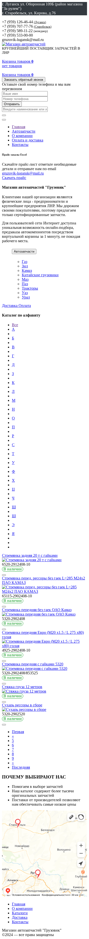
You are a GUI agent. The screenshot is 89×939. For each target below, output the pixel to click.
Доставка (10, 305)
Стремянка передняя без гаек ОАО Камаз (36, 610)
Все (15, 325)
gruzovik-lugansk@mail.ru (23, 173)
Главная (18, 127)
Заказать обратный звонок (23, 79)
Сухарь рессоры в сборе (22, 705)
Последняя (21, 767)
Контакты (20, 144)
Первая (18, 732)
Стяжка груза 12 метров (22, 687)
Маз (25, 279)
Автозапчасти (23, 131)
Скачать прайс (14, 178)
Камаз (27, 270)
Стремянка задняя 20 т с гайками (30, 555)
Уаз (25, 293)
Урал (26, 297)
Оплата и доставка (27, 140)
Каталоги (20, 913)
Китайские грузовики (40, 275)
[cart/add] (4, 575)
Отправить (12, 104)
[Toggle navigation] (4, 119)
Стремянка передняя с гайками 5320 (32, 664)
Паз (25, 284)
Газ (24, 262)
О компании (22, 136)
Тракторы (30, 288)
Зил (25, 266)
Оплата (25, 305)
